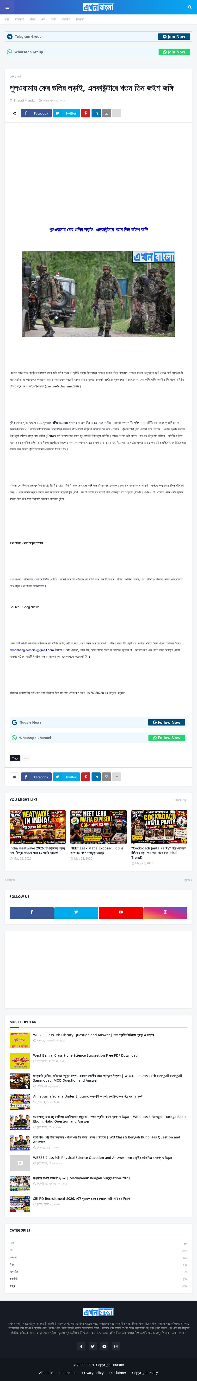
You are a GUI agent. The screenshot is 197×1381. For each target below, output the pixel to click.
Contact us (67, 1372)
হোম (12, 76)
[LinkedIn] (96, 113)
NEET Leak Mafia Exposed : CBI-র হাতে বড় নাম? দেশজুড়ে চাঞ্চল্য (96, 850)
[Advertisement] (98, 162)
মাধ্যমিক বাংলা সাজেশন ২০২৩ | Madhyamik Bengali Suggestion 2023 (81, 1178)
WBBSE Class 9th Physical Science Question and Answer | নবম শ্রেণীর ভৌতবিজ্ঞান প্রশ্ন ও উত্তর (102, 1157)
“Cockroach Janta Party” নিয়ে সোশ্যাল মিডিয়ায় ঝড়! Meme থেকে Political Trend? (158, 853)
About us (46, 1372)
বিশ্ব (53, 19)
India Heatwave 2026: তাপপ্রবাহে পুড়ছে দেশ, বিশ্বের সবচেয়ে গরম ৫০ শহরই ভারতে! (37, 850)
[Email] (106, 113)
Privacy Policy (93, 1372)
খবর (7, 19)
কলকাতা (19, 19)
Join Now (176, 36)
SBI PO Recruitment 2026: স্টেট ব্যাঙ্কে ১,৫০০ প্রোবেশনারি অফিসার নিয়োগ (81, 1198)
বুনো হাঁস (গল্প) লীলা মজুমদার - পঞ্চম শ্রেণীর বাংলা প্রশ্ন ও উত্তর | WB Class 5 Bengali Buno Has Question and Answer (106, 1139)
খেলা (98, 1243)
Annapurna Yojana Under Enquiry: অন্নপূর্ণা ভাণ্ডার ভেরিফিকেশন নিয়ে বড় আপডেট (87, 1096)
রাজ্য (32, 19)
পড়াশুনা (98, 1257)
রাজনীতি (98, 1279)
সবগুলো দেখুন (180, 799)
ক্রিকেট (66, 19)
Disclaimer (117, 1372)
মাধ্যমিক (98, 1271)
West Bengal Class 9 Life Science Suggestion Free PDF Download (85, 1055)
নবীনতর (11, 880)
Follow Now (169, 722)
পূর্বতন (187, 880)
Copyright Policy (145, 1372)
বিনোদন (80, 19)
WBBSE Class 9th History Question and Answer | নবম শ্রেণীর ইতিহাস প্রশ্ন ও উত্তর (93, 1035)
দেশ (43, 19)
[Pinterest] (85, 113)
